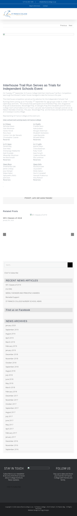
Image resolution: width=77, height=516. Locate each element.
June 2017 (9, 420)
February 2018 (11, 391)
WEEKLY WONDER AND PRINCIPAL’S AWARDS (23, 293)
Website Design (33, 510)
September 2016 (12, 449)
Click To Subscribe (11, 273)
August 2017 (10, 412)
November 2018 (12, 358)
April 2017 (10, 429)
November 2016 (12, 445)
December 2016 (12, 441)
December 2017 (12, 396)
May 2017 (9, 424)
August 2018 (10, 371)
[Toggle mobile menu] (73, 13)
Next (70, 25)
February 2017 (11, 433)
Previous (63, 25)
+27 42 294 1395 (27, 2)
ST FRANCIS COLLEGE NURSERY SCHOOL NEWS (24, 301)
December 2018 (12, 354)
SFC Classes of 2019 (12, 218)
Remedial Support (12, 297)
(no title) (9, 289)
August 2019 (10, 334)
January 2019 (11, 350)
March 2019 (10, 342)
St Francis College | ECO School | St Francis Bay (49, 507)
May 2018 (9, 383)
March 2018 (10, 387)
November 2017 (12, 400)
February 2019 (11, 346)
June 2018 (9, 379)
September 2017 (12, 408)
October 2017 (11, 404)
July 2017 (9, 416)
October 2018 (11, 362)
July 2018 (9, 375)
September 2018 (12, 367)
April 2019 (10, 338)
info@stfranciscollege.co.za (47, 2)
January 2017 (11, 437)
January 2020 (11, 325)
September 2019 (12, 329)
